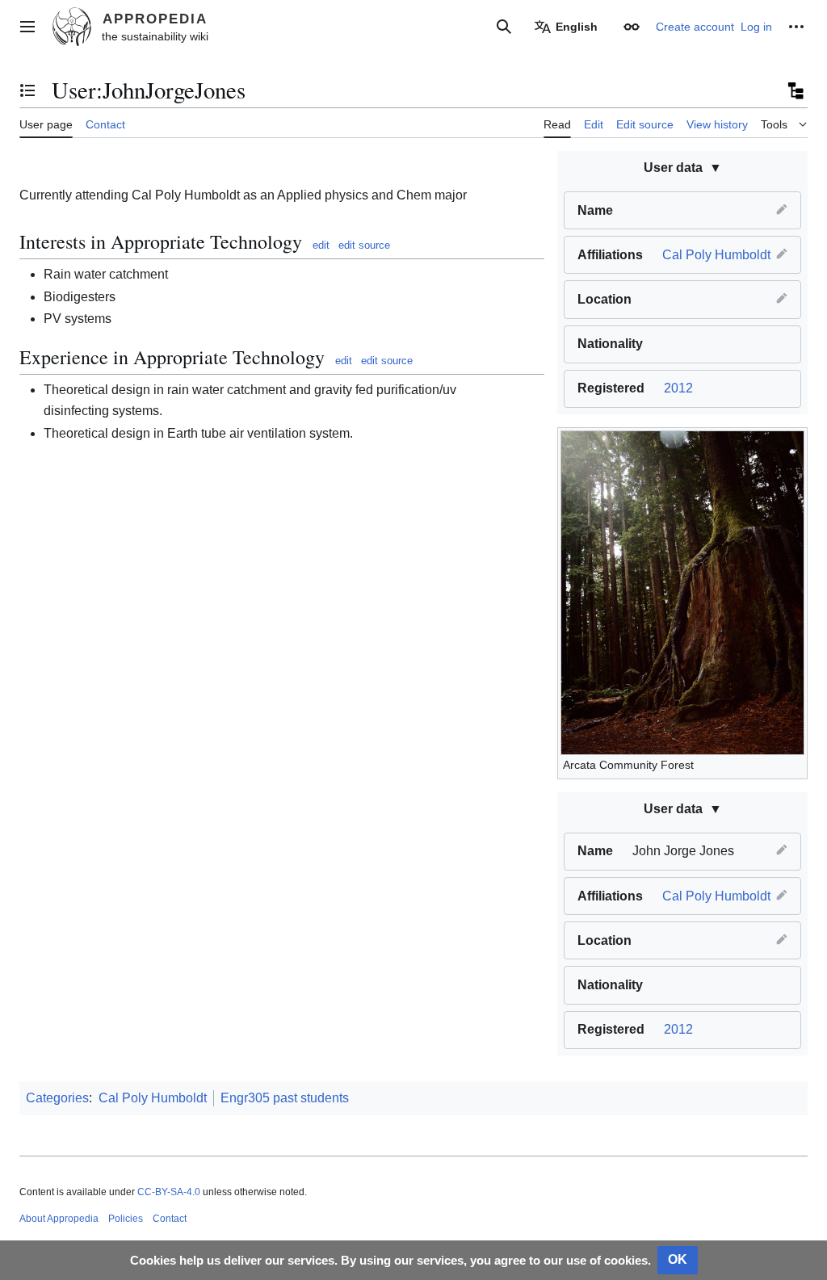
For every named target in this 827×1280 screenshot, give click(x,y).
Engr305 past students (284, 1098)
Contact (170, 1218)
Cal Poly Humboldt (716, 255)
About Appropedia (59, 1218)
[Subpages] (795, 90)
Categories (57, 1098)
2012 (678, 388)
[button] (27, 26)
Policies (125, 1218)
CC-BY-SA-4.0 (168, 1192)
